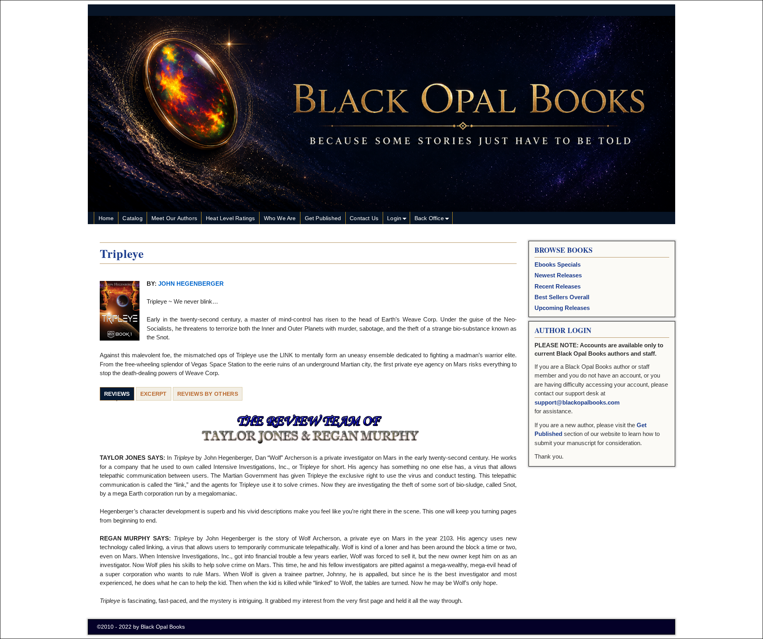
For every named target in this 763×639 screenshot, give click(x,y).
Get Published (323, 218)
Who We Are (280, 218)
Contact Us (364, 218)
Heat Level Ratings (230, 218)
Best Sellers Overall (561, 297)
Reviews (117, 394)
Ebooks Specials (557, 264)
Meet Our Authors (174, 218)
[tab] (117, 394)
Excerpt (153, 394)
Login (394, 218)
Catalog (132, 218)
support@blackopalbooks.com (577, 402)
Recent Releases (557, 286)
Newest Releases (558, 275)
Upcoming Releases (562, 307)
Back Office (429, 218)
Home (106, 218)
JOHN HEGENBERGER (191, 283)
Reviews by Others (207, 394)
